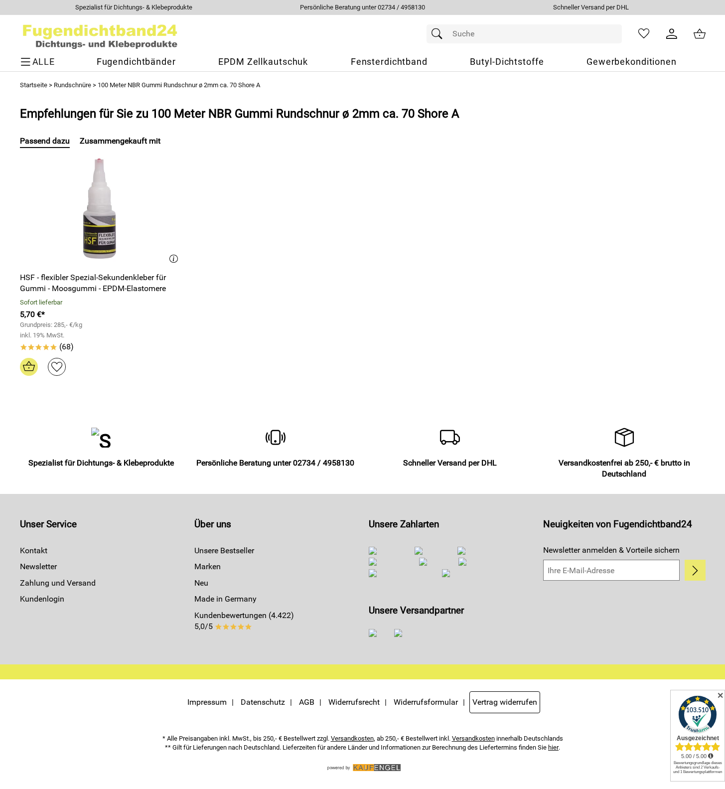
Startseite (33, 85)
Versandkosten (352, 738)
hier (553, 747)
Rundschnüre (72, 85)
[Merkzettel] (644, 34)
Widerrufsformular (426, 702)
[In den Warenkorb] (29, 367)
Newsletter (38, 566)
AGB (306, 702)
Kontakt (33, 550)
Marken (207, 566)
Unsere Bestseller (224, 550)
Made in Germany (225, 599)
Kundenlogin (42, 599)
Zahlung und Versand (58, 583)
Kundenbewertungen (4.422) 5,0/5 (244, 621)
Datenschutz (263, 702)
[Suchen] (439, 33)
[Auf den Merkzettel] (57, 367)
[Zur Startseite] (100, 34)
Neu (201, 583)
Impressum (207, 702)
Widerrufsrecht (354, 702)
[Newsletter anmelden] (695, 570)
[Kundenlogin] (672, 34)
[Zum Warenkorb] (700, 34)
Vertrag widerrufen (504, 702)
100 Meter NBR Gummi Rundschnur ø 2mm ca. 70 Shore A (179, 85)
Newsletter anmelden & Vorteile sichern (611, 550)
